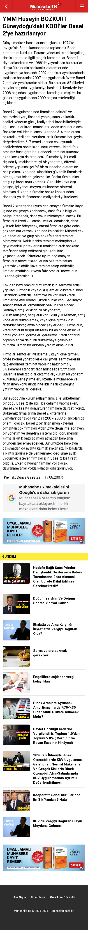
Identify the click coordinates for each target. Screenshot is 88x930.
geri (6, 6)
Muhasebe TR (22, 910)
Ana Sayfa (19, 897)
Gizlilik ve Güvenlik (62, 897)
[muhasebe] (44, 10)
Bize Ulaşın (38, 897)
